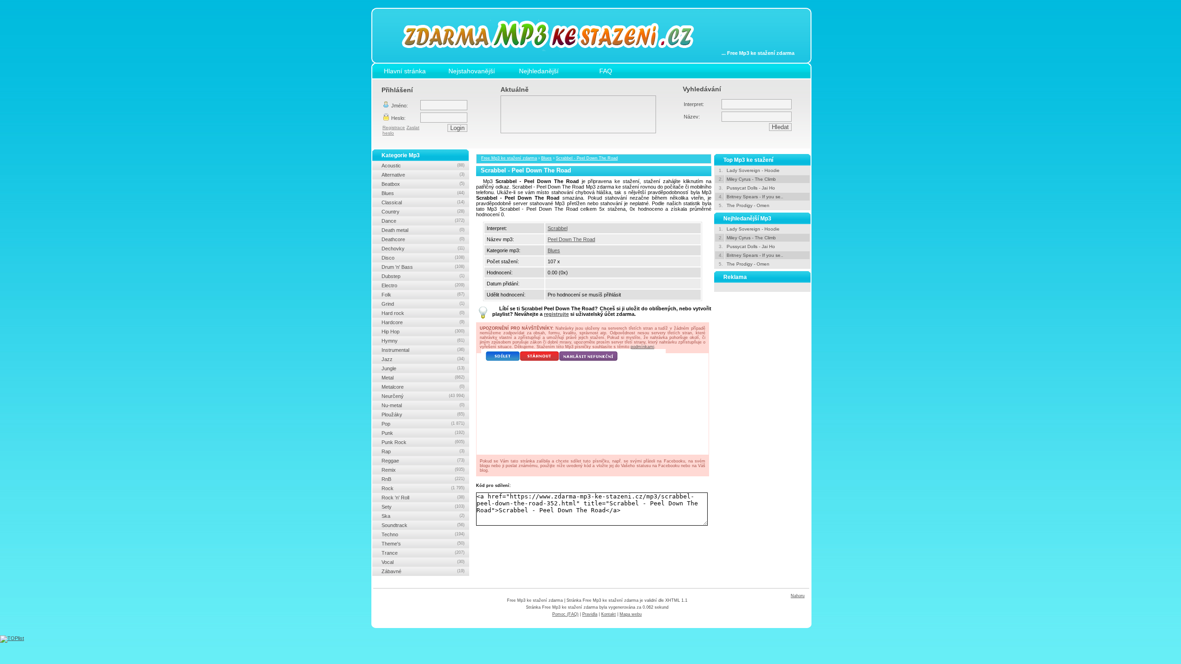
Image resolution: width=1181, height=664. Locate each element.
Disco (423, 258)
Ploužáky (423, 414)
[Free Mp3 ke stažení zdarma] (555, 56)
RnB (423, 479)
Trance (423, 553)
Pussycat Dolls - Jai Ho (751, 187)
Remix (423, 470)
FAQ (605, 71)
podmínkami (642, 346)
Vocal (423, 562)
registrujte (556, 314)
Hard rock (423, 313)
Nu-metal (423, 405)
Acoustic (423, 165)
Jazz (423, 359)
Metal (423, 377)
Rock (423, 488)
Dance (423, 221)
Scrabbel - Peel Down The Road (587, 158)
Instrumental (423, 350)
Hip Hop (423, 331)
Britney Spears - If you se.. (755, 196)
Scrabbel (557, 228)
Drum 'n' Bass (423, 267)
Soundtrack (423, 525)
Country (423, 211)
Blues (546, 158)
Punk (423, 433)
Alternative (423, 175)
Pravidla (589, 614)
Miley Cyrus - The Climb (751, 179)
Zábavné (423, 571)
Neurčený (423, 396)
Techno (423, 534)
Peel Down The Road (571, 239)
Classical (423, 202)
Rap (423, 451)
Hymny (423, 341)
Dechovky (423, 248)
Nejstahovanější (471, 71)
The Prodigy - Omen (748, 205)
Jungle (423, 368)
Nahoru (798, 595)
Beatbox (423, 184)
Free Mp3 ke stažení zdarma (509, 158)
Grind (423, 304)
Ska (423, 516)
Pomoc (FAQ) (565, 614)
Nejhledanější (539, 71)
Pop (423, 424)
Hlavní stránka (405, 71)
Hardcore (423, 322)
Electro (423, 285)
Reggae (423, 460)
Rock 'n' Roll (423, 497)
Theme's (423, 543)
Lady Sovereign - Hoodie (753, 170)
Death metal (423, 230)
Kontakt (608, 614)
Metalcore (423, 387)
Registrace (393, 127)
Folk (423, 294)
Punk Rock (423, 442)
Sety (423, 507)
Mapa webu (631, 614)
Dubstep (423, 276)
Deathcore (423, 239)
